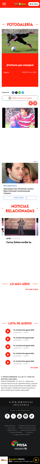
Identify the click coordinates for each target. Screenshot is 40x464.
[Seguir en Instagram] (26, 416)
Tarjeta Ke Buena (9, 426)
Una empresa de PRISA (20, 443)
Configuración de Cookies (22, 434)
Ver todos (34, 367)
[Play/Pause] (36, 460)
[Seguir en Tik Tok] (32, 416)
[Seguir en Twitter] (14, 416)
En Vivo (34, 4)
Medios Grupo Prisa (20, 448)
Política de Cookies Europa (27, 428)
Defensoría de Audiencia (28, 430)
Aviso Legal (11, 428)
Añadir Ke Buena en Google (22, 98)
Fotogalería (20, 24)
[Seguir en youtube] (20, 416)
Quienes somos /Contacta (27, 426)
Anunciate (29, 432)
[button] (20, 456)
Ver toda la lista (31, 289)
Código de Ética (12, 430)
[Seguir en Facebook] (8, 416)
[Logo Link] (20, 3)
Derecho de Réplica (16, 432)
